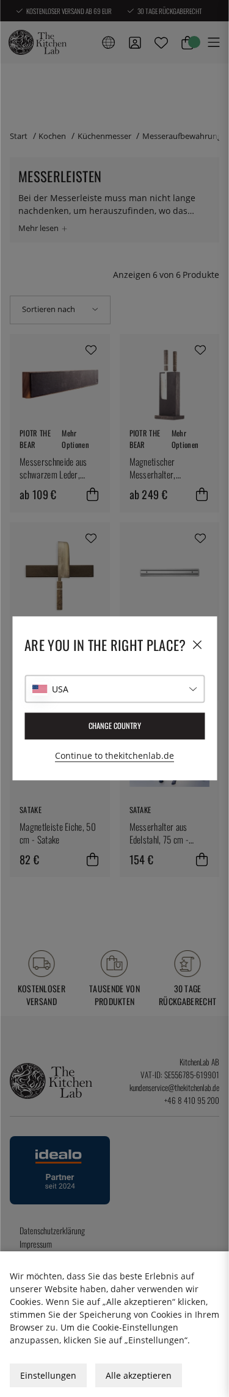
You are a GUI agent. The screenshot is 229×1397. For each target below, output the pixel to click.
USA (60, 689)
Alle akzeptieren (139, 1375)
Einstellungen (48, 1375)
